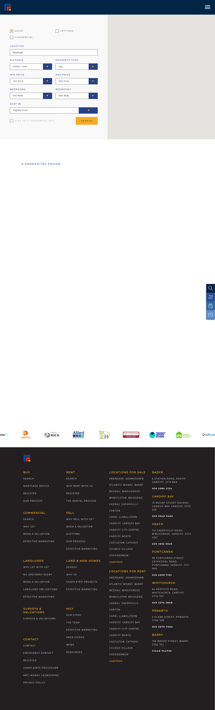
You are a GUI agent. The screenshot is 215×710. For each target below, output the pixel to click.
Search (28, 478)
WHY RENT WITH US (79, 486)
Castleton (117, 542)
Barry (138, 485)
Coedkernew (119, 555)
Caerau (114, 504)
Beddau (115, 491)
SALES (19, 31)
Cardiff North (120, 536)
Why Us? (29, 526)
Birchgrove (131, 491)
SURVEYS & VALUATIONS (39, 618)
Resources (74, 652)
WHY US (71, 574)
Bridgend (135, 498)
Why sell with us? (80, 519)
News (70, 644)
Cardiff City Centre (124, 530)
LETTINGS (67, 31)
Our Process (33, 501)
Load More (115, 562)
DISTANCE (18, 63)
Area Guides (75, 637)
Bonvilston (118, 498)
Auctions (73, 534)
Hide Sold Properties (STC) (35, 120)
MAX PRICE (63, 77)
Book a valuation (36, 534)
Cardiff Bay (131, 523)
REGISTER (30, 660)
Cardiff (115, 523)
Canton (114, 510)
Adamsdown (134, 478)
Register (30, 493)
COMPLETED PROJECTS (82, 582)
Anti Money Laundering (41, 675)
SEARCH (87, 120)
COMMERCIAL (24, 37)
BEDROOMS (18, 92)
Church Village (121, 549)
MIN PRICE (17, 77)
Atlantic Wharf (121, 485)
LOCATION (17, 46)
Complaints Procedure (41, 668)
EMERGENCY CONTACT (38, 653)
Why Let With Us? (36, 567)
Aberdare (116, 478)
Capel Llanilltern (123, 517)
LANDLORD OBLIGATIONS (40, 589)
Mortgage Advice (36, 486)
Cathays (132, 542)
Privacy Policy (34, 682)
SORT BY (19, 107)
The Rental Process (81, 501)
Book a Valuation (79, 526)
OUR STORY (74, 615)
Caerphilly (130, 504)
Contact (29, 645)
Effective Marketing (39, 541)
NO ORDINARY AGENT (37, 574)
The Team (73, 622)
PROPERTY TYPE (67, 63)
